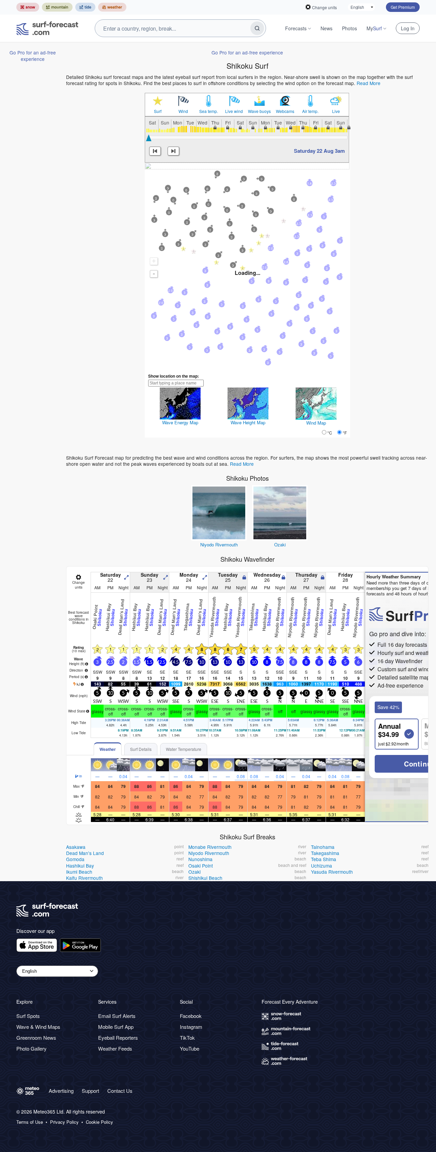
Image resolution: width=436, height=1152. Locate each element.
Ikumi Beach (79, 871)
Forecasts (296, 28)
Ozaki (280, 544)
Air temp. (310, 111)
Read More (368, 83)
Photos (349, 28)
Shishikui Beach (205, 877)
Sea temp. (208, 111)
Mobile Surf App (116, 1026)
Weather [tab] (107, 749)
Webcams (285, 111)
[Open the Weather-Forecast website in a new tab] (112, 7)
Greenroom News (36, 1037)
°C (329, 432)
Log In (408, 28)
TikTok (187, 1037)
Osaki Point (200, 865)
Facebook (191, 1015)
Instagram (191, 1026)
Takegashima (325, 853)
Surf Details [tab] (141, 749)
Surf (157, 111)
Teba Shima (323, 859)
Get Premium (403, 7)
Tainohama (322, 846)
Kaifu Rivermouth (84, 877)
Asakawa (75, 846)
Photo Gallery (31, 1048)
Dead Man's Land (85, 853)
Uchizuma (321, 865)
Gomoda (75, 859)
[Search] (257, 28)
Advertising (61, 1090)
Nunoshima (200, 859)
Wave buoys (259, 111)
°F (345, 432)
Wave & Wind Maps (38, 1026)
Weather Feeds (115, 1048)
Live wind (234, 111)
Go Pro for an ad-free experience (33, 55)
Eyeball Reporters (118, 1037)
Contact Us (120, 1090)
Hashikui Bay (80, 865)
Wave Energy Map (180, 422)
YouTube (189, 1048)
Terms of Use (29, 1122)
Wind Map (316, 422)
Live (336, 111)
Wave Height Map (248, 422)
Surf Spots (28, 1015)
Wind (183, 111)
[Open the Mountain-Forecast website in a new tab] (57, 7)
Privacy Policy (64, 1122)
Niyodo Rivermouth (219, 544)
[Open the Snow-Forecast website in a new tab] (27, 7)
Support (90, 1090)
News (326, 28)
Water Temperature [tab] (183, 749)
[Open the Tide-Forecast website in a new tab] (85, 7)
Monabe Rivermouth (210, 846)
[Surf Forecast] (47, 28)
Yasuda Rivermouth (332, 871)
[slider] (149, 137)
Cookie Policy (99, 1122)
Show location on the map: (173, 376)
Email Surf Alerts (117, 1015)
